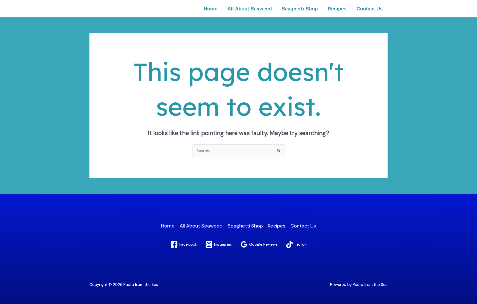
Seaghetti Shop (300, 8)
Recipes (337, 8)
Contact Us (370, 8)
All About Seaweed (249, 8)
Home (210, 8)
